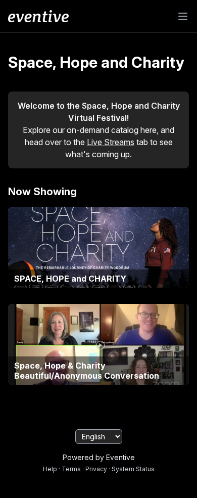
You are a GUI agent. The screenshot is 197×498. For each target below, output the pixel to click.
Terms (71, 469)
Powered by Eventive (99, 457)
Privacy (96, 469)
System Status (133, 469)
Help (50, 469)
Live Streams (110, 142)
